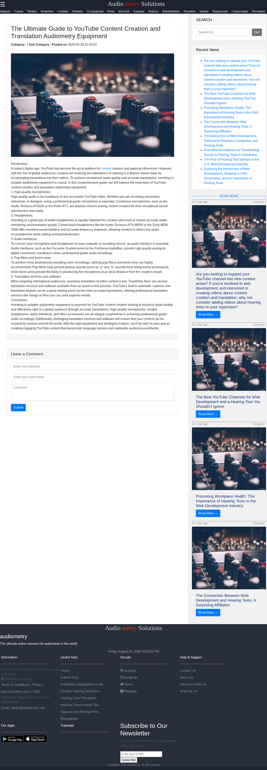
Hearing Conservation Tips (80, 705)
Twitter (128, 684)
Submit (18, 407)
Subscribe (129, 760)
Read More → (208, 314)
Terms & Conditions (15, 685)
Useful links (69, 657)
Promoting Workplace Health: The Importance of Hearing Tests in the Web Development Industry (231, 112)
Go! (256, 32)
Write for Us (189, 691)
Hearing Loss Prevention (79, 698)
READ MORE (229, 196)
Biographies (69, 718)
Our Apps (8, 725)
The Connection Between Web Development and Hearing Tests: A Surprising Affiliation (228, 126)
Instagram (130, 677)
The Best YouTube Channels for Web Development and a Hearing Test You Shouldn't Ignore (230, 98)
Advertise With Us (193, 684)
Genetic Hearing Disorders (80, 691)
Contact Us (188, 671)
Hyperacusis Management (80, 712)
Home (65, 671)
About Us (186, 677)
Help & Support (191, 657)
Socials (125, 657)
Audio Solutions (136, 3)
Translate (67, 725)
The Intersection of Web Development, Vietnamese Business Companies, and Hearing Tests (231, 140)
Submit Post (69, 677)
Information (9, 657)
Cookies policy (21, 691)
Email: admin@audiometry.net (23, 708)
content (106, 168)
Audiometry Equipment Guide (82, 684)
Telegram (130, 691)
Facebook (129, 671)
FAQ (36, 691)
